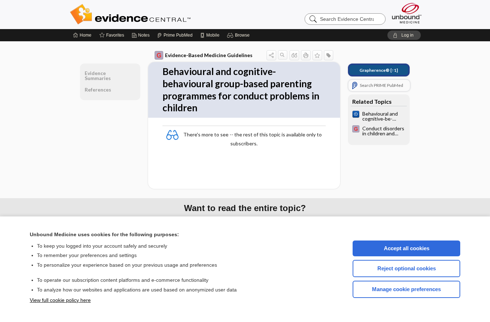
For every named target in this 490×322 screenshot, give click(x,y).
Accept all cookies (406, 248)
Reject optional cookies (406, 268)
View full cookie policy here (60, 300)
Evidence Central (159, 14)
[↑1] (378, 70)
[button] (239, 35)
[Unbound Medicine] (407, 13)
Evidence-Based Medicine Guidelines (209, 55)
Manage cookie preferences (406, 289)
